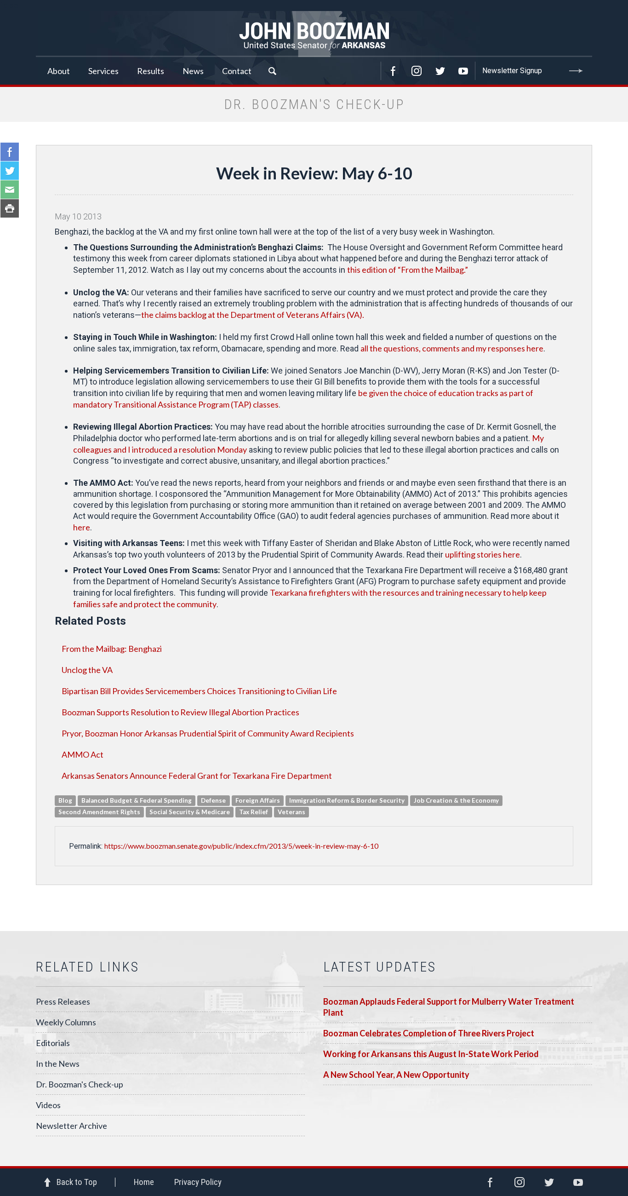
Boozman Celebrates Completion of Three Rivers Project (428, 1033)
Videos (48, 1105)
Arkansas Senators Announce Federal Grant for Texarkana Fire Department (197, 775)
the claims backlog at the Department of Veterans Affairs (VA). (252, 315)
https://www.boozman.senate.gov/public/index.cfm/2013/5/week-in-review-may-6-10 (241, 845)
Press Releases (63, 1001)
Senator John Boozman (314, 34)
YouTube (463, 71)
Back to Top (77, 1182)
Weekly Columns (66, 1022)
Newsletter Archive (71, 1126)
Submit (576, 71)
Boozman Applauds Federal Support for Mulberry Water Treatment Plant (448, 1007)
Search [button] (272, 71)
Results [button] (150, 71)
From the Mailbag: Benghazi (112, 649)
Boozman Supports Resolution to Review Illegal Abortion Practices (180, 712)
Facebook (393, 71)
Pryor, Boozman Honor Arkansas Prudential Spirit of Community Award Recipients (208, 733)
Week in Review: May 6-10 (314, 173)
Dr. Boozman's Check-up (79, 1084)
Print (9, 208)
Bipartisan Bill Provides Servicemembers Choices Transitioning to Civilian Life (199, 691)
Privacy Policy (198, 1182)
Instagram (416, 71)
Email (9, 189)
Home (144, 1182)
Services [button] (103, 71)
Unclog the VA (87, 670)
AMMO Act (82, 754)
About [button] (58, 71)
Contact (236, 71)
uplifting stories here (482, 554)
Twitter (439, 71)
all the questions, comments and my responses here (451, 348)
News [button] (193, 71)
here (81, 527)
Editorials (53, 1043)
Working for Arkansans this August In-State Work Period (431, 1054)
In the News (58, 1063)
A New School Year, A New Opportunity (396, 1075)
